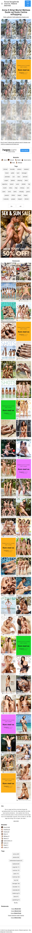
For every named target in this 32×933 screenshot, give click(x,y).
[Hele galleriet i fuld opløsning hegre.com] (8, 110)
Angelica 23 (7, 829)
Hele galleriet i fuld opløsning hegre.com (16, 17)
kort (28, 188)
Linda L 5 (6, 847)
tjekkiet (13, 180)
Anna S (12, 160)
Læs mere (16, 821)
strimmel (25, 177)
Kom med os (28, 3)
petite (12, 173)
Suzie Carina (27, 160)
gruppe (13, 199)
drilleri (13, 195)
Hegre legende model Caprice (16, 915)
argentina (4, 184)
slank (3, 191)
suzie (17, 184)
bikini (26, 180)
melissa (22, 188)
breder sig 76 (16, 893)
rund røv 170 (16, 870)
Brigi (13, 162)
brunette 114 (16, 887)
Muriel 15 (6, 838)
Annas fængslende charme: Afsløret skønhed (11, 3)
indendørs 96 (16, 890)
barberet (26, 169)
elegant (20, 199)
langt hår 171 (16, 867)
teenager (24, 173)
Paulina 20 (6, 832)
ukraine (19, 169)
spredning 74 (16, 900)
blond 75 (16, 896)
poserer (7, 195)
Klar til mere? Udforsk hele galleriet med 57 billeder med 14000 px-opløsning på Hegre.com (15, 143)
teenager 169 (16, 883)
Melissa (20, 162)
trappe (19, 195)
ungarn (6, 180)
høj (29, 184)
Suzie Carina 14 (8, 840)
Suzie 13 (6, 843)
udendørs (7, 177)
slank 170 (16, 873)
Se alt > (16, 902)
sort (14, 177)
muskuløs (6, 199)
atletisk (23, 184)
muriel (4, 188)
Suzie (5, 160)
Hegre (16, 909)
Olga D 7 (6, 845)
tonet (9, 191)
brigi (16, 188)
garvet (28, 191)
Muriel (19, 160)
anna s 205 (16, 854)
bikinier (27, 199)
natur (18, 177)
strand (11, 184)
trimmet (5, 169)
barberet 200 (16, 864)
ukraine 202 (16, 857)
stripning (19, 180)
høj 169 (16, 880)
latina (10, 188)
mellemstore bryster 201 (16, 860)
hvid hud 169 (16, 877)
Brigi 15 (6, 834)
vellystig (21, 191)
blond (6, 173)
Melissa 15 (6, 836)
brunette (12, 169)
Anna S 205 (7, 827)
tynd (18, 173)
